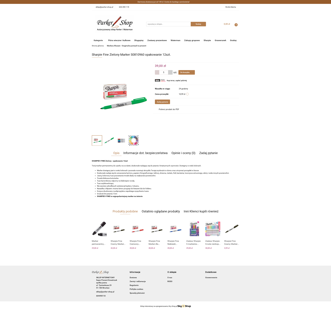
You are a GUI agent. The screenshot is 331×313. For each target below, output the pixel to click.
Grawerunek (220, 40)
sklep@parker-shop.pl (105, 292)
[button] (135, 272)
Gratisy (233, 40)
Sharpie (207, 40)
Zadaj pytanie (162, 102)
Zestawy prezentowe (157, 40)
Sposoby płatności (137, 293)
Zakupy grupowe (192, 40)
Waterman (175, 40)
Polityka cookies (136, 289)
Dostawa (133, 277)
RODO (169, 281)
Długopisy (139, 40)
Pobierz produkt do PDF (169, 109)
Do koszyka (185, 72)
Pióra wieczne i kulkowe (119, 40)
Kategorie (98, 40)
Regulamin (134, 285)
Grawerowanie (211, 277)
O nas (169, 277)
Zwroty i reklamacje (138, 281)
